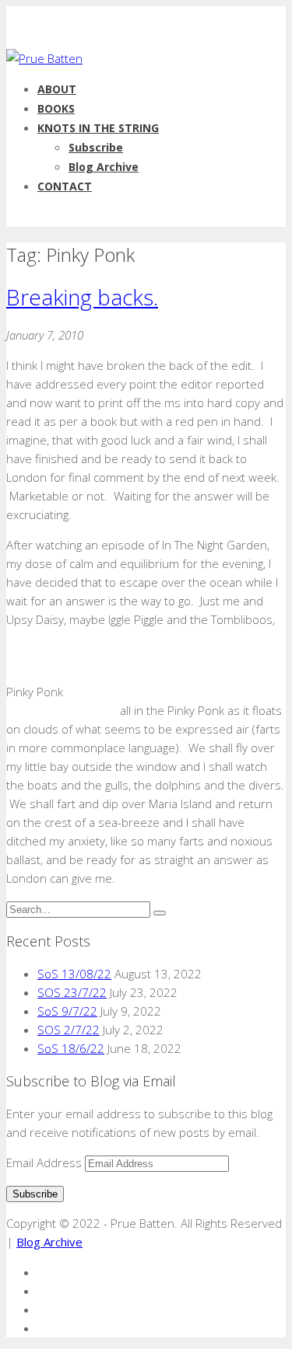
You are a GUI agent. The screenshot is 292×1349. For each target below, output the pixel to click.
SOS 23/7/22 (72, 992)
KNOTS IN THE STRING (98, 127)
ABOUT (56, 89)
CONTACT (64, 186)
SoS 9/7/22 (67, 1011)
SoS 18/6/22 (70, 1048)
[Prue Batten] (44, 58)
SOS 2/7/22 (68, 1029)
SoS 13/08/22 (74, 973)
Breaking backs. (82, 297)
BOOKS (56, 108)
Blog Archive (104, 166)
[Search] (159, 913)
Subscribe (96, 147)
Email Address (45, 1162)
